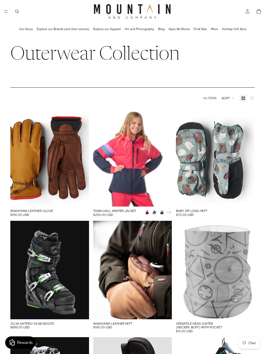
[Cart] (258, 11)
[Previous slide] (18, 157)
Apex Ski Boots (179, 29)
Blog (161, 29)
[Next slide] (81, 157)
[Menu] (6, 11)
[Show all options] (169, 212)
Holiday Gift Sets (234, 29)
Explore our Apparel (107, 29)
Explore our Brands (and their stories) (63, 29)
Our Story (26, 29)
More (214, 29)
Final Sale (200, 29)
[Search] (17, 11)
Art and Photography (139, 29)
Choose (85, 198)
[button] (228, 98)
